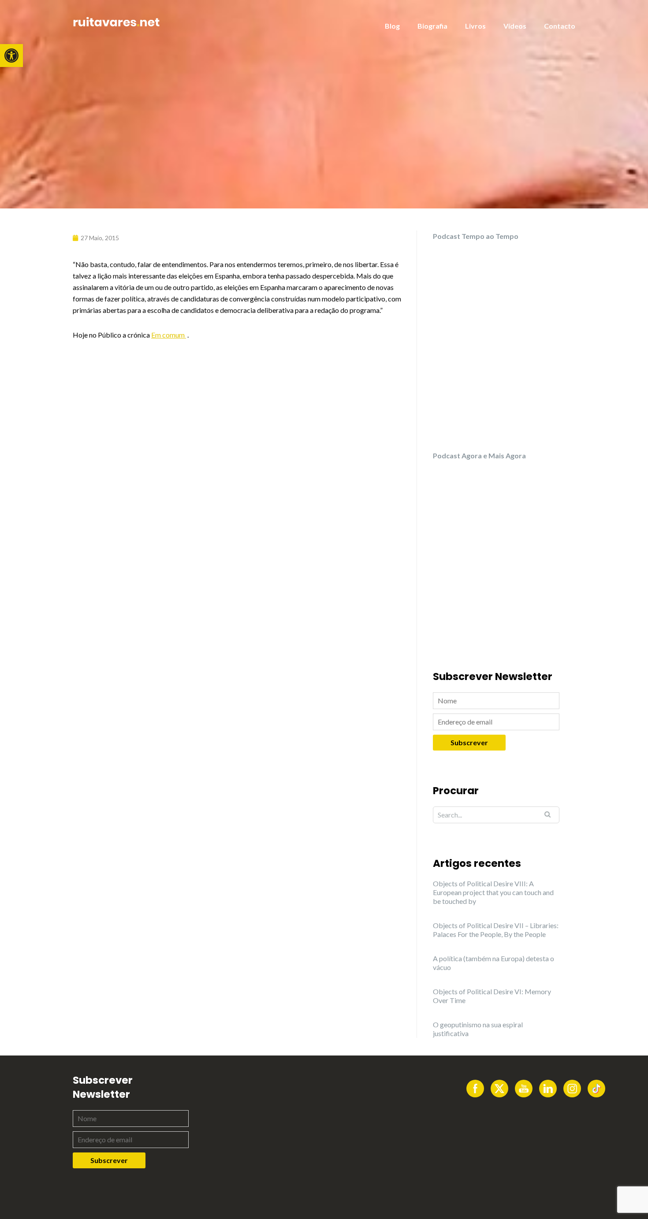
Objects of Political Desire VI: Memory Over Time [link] (492, 995)
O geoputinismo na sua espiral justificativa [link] (478, 1028)
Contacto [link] (559, 26)
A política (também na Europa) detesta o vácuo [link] (493, 962)
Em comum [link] (168, 335)
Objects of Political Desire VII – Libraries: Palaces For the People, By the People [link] (496, 929)
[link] (11, 55)
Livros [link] (475, 26)
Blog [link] (392, 26)
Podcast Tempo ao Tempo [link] (475, 236)
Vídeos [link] (514, 26)
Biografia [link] (432, 26)
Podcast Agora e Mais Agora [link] (479, 455)
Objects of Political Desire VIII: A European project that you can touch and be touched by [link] (493, 892)
